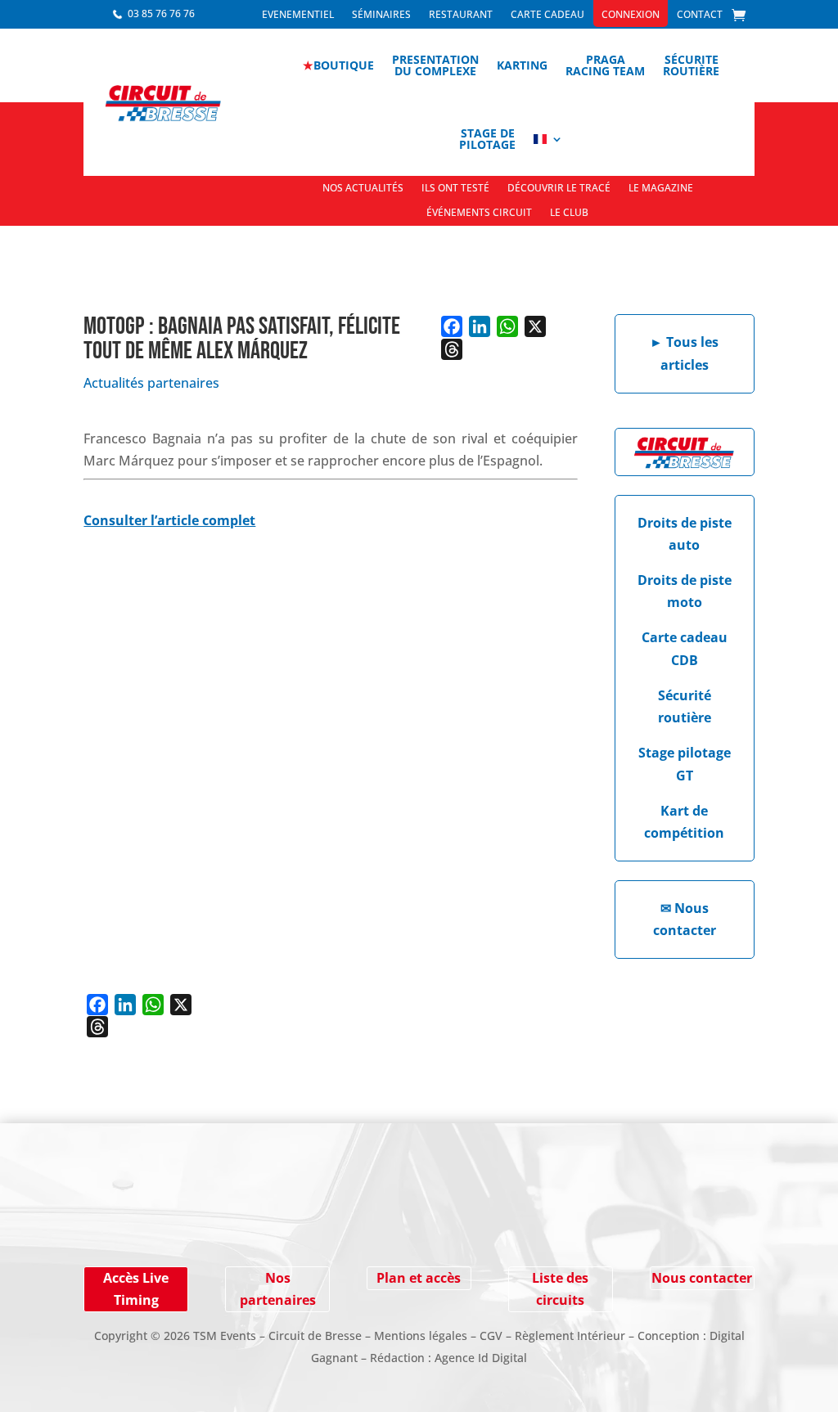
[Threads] (452, 349)
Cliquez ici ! (655, 1200)
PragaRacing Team (605, 65)
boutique (338, 65)
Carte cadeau (547, 15)
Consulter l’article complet (169, 520)
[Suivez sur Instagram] (134, 1223)
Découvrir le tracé (558, 188)
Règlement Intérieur (570, 1335)
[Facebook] (452, 326)
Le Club (569, 213)
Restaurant (461, 15)
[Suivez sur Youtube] (167, 1223)
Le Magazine (660, 188)
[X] (535, 326)
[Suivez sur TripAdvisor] (265, 1223)
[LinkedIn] (479, 326)
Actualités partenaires (151, 383)
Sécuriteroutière (691, 65)
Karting (522, 65)
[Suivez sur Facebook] (101, 1223)
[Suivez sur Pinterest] (200, 1223)
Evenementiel (298, 15)
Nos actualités (362, 188)
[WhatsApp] (507, 326)
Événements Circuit (479, 213)
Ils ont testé (455, 188)
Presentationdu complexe (435, 65)
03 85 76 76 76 (161, 13)
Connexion (630, 15)
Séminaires (381, 15)
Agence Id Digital (481, 1357)
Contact (700, 15)
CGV (491, 1335)
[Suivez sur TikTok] (232, 1223)
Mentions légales (420, 1335)
